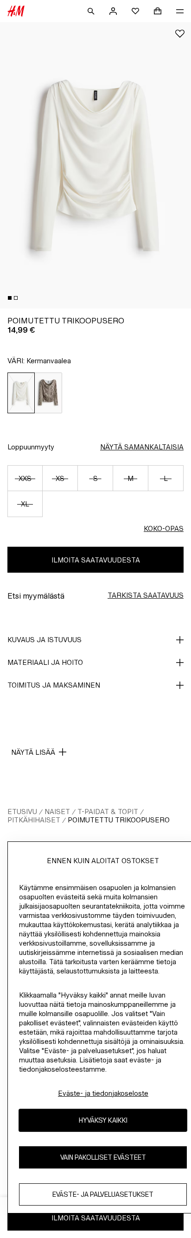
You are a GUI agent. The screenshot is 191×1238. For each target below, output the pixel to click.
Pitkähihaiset (33, 820)
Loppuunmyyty (30, 447)
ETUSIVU (22, 811)
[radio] (21, 393)
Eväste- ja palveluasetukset (102, 1194)
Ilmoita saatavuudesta (95, 560)
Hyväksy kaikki (103, 1120)
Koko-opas (164, 528)
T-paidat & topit (107, 811)
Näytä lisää (33, 752)
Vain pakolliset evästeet (103, 1157)
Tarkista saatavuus (146, 595)
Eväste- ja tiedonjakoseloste (103, 1093)
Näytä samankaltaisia (142, 447)
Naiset (57, 811)
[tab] (9, 298)
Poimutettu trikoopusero (119, 820)
